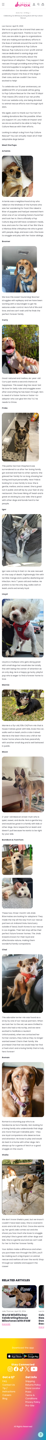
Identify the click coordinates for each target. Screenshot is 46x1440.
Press (28, 1391)
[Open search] (38, 4)
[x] (27, 1369)
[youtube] (34, 1369)
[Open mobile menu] (3, 4)
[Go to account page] (34, 4)
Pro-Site (29, 1405)
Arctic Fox (19, 13)
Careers (6, 1395)
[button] (40, 1434)
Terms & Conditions (31, 1397)
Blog (4, 1398)
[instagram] (10, 1369)
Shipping (30, 1381)
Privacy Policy (32, 1402)
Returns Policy (33, 1384)
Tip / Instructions (8, 1390)
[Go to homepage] (23, 4)
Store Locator (32, 1388)
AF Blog (26, 13)
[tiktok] (22, 1369)
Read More (6, 1324)
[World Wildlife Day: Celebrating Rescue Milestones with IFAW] (19, 1296)
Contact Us (8, 1384)
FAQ (4, 1381)
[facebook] (16, 1369)
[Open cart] (43, 4)
